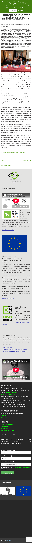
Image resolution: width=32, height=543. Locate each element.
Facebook (4, 415)
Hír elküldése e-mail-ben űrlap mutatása (12, 152)
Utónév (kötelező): (6, 456)
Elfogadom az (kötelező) (16, 468)
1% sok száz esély (7, 424)
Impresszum (5, 428)
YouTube (4, 417)
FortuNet (9, 540)
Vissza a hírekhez (6, 165)
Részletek (20, 10)
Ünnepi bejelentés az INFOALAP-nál (16, 16)
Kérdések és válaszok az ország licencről (15, 351)
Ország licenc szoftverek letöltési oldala (15, 349)
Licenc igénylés (7, 347)
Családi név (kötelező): (8, 450)
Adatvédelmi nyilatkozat (9, 430)
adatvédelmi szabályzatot (22, 467)
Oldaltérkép (5, 426)
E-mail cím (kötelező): (7, 461)
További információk (8, 230)
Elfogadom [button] (13, 10)
